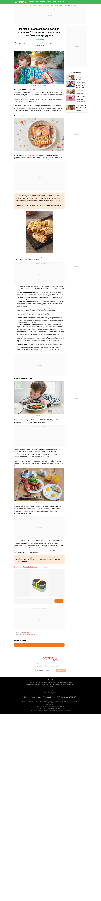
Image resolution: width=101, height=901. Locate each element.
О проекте (31, 682)
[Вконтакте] (48, 679)
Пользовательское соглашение (48, 682)
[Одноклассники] (52, 679)
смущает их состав (30, 155)
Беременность (40, 2)
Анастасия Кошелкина (26, 632)
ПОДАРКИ (75, 5)
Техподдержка (50, 686)
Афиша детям (68, 5)
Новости (31, 2)
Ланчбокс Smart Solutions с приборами (30, 567)
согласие (41, 665)
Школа (54, 2)
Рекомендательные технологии (54, 684)
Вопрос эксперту (59, 5)
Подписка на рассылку (41, 663)
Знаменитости (37, 5)
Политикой (40, 666)
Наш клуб (61, 2)
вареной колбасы (33, 92)
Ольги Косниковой (30, 634)
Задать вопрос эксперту (69, 684)
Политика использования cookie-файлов (35, 684)
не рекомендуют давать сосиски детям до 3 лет (39, 550)
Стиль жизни (28, 5)
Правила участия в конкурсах (65, 682)
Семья (49, 2)
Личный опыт (45, 5)
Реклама (38, 682)
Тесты (52, 5)
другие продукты (56, 342)
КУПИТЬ (17, 601)
